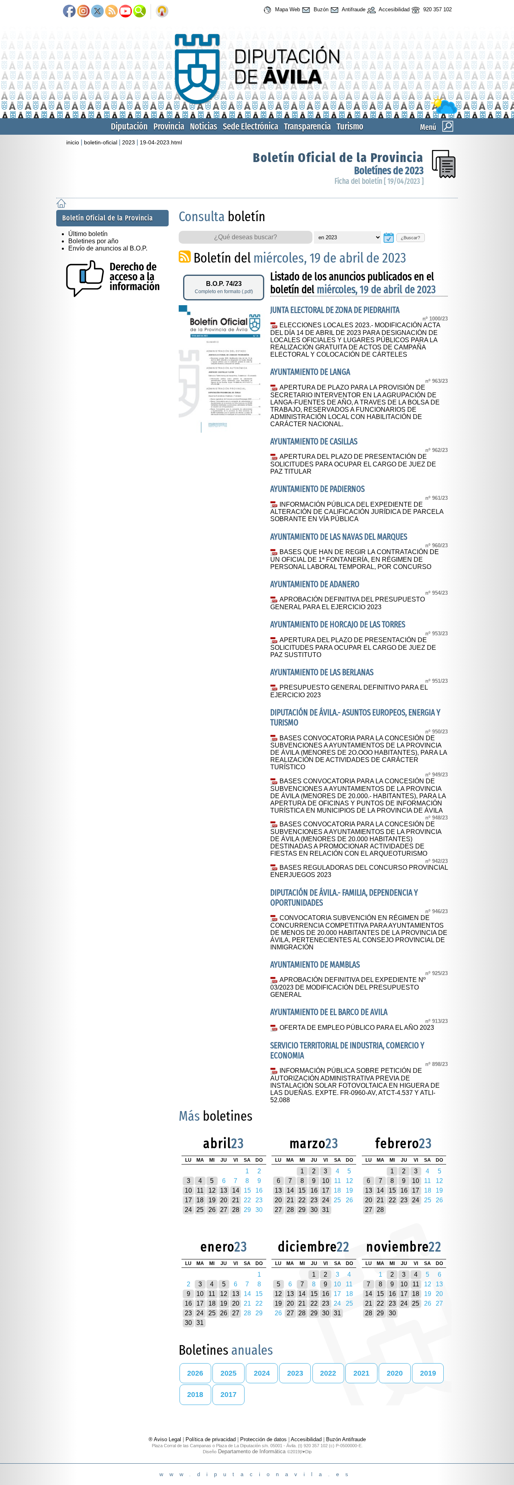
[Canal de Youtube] (125, 11)
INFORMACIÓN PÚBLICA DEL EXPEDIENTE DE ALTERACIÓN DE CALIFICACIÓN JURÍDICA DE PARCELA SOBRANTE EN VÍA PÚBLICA (356, 512)
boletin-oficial (100, 142)
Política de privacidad (211, 1439)
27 (223, 1209)
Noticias (203, 126)
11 (200, 1190)
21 (235, 1200)
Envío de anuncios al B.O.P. (107, 248)
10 (188, 1190)
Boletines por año (93, 241)
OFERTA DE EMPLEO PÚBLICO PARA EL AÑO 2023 (356, 1027)
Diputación (129, 126)
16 (314, 1190)
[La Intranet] (162, 11)
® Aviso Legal (166, 1439)
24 (188, 1209)
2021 (361, 1373)
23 (314, 1200)
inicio (72, 142)
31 (325, 1209)
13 (223, 1190)
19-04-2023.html (161, 142)
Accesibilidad (393, 9)
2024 (262, 1373)
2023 (128, 142)
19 (212, 1200)
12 (212, 1190)
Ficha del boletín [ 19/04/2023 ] (379, 181)
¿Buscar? (410, 237)
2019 (428, 1373)
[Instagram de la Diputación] (83, 11)
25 (200, 1209)
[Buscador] (140, 11)
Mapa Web (286, 9)
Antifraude (353, 9)
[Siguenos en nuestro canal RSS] (111, 11)
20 (223, 1200)
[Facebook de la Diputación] (69, 11)
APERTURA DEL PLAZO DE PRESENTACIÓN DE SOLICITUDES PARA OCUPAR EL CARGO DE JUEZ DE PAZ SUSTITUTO (353, 647)
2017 (228, 1395)
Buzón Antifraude (346, 1439)
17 (188, 1200)
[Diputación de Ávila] (257, 112)
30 (314, 1209)
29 (302, 1209)
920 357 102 (437, 9)
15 (302, 1190)
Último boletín (88, 233)
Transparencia (307, 126)
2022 (328, 1373)
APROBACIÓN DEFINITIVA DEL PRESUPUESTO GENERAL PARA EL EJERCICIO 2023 (347, 603)
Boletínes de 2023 (389, 170)
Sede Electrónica (250, 126)
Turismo (350, 126)
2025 (228, 1373)
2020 (395, 1373)
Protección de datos (263, 1439)
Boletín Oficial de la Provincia (338, 157)
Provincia (168, 126)
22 (302, 1200)
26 (212, 1209)
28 (235, 1209)
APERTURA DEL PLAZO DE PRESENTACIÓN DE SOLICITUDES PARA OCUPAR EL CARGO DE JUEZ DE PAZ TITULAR (353, 464)
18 (200, 1200)
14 (235, 1190)
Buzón (320, 9)
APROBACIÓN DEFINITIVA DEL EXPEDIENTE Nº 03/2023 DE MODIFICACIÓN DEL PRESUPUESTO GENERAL (347, 987)
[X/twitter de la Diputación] (97, 11)
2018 (195, 1395)
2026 (195, 1373)
